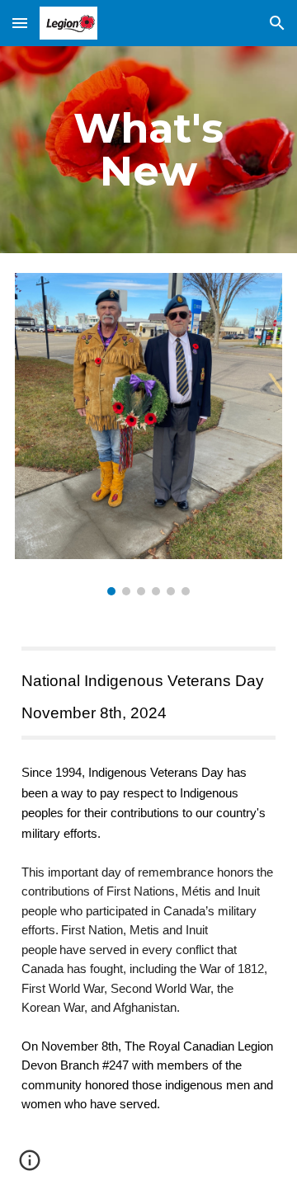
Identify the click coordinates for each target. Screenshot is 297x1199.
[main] (148, 149)
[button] (20, 22)
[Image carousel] (148, 434)
